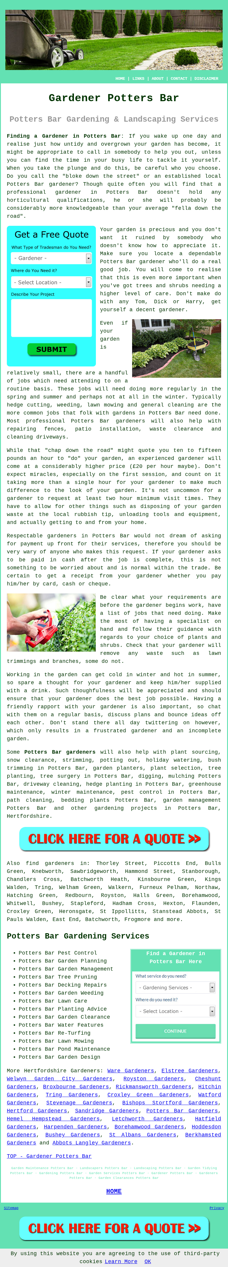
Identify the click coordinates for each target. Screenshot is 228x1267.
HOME (120, 78)
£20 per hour (153, 466)
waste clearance (176, 429)
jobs (23, 381)
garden (161, 144)
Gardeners (85, 1071)
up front (60, 544)
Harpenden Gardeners (75, 1127)
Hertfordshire (28, 816)
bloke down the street (101, 176)
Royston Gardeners (154, 1079)
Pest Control (77, 953)
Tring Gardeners (72, 1095)
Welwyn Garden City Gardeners (60, 1079)
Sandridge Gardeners (107, 1111)
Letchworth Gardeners (147, 1119)
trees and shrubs (162, 286)
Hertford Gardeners (37, 1111)
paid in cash (53, 560)
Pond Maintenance (84, 1049)
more (173, 920)
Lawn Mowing (76, 1041)
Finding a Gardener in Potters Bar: (65, 136)
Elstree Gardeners (190, 1071)
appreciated (165, 691)
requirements (187, 597)
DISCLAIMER (206, 78)
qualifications (80, 200)
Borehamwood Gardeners (149, 1127)
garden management (192, 800)
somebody (190, 238)
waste (15, 514)
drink (39, 691)
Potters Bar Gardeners (182, 1111)
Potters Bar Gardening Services (78, 936)
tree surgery (60, 776)
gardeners (130, 421)
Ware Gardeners (130, 1071)
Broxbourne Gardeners (76, 1087)
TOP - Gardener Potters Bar (49, 1156)
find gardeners (50, 863)
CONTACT (179, 78)
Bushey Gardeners (72, 1135)
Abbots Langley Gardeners (92, 1143)
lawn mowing (105, 405)
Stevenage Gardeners (79, 1103)
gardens (124, 413)
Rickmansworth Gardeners (153, 1087)
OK (148, 1262)
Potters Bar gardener (132, 262)
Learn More (121, 1262)
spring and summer (35, 397)
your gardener (104, 707)
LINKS (138, 78)
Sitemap (11, 1208)
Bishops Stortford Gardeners (170, 1103)
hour (126, 498)
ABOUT (158, 78)
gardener (172, 310)
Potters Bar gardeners (60, 752)
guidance (190, 629)
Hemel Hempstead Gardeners (53, 1119)
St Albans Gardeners (142, 1135)
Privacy (217, 1208)
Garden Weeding (81, 993)
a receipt (78, 576)
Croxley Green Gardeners (148, 1095)
